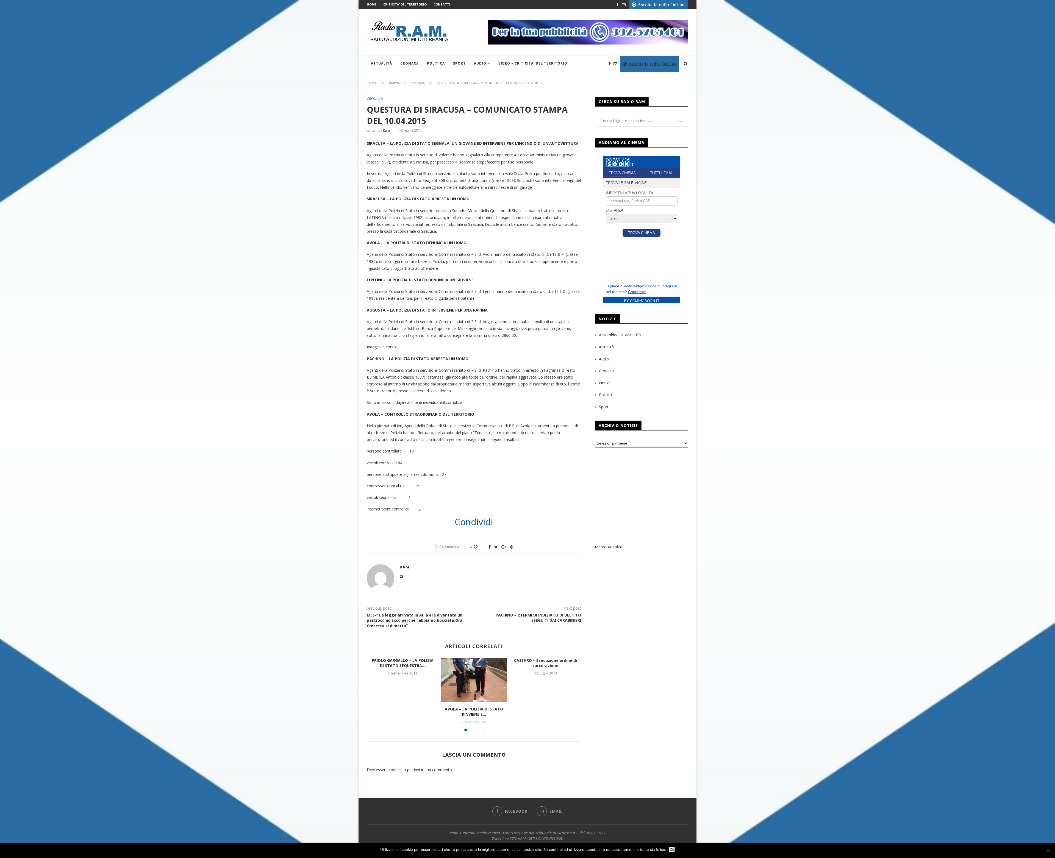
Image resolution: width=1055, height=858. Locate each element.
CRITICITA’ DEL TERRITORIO (405, 4)
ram (386, 130)
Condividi (474, 522)
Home (371, 4)
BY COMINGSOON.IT (641, 301)
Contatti (442, 4)
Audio (480, 63)
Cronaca (409, 63)
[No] (1048, 850)
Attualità (381, 63)
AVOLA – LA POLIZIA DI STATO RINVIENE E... (474, 711)
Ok (672, 850)
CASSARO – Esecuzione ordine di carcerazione (545, 663)
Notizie (394, 82)
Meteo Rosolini (608, 546)
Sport (459, 63)
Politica (436, 63)
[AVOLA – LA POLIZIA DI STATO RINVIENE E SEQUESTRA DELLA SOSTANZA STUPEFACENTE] (474, 680)
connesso (397, 769)
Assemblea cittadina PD (620, 334)
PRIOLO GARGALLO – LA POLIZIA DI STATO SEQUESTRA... (403, 663)
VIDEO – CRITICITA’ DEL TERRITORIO (532, 63)
